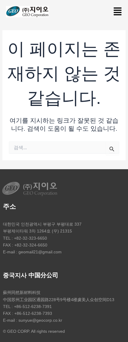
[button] (117, 12)
